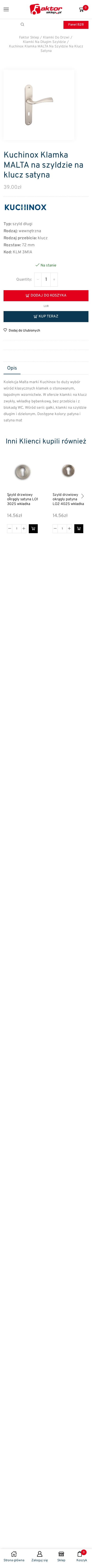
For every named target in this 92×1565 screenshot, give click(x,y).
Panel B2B (76, 25)
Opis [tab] (12, 368)
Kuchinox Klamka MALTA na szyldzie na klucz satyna (46, 48)
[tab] (12, 368)
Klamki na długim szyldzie (44, 42)
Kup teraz (48, 316)
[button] (33, 528)
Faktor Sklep (29, 37)
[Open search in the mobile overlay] (23, 25)
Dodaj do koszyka (49, 295)
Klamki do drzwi (56, 37)
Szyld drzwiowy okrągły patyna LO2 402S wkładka (68, 499)
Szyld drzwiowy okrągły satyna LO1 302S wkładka (22, 499)
